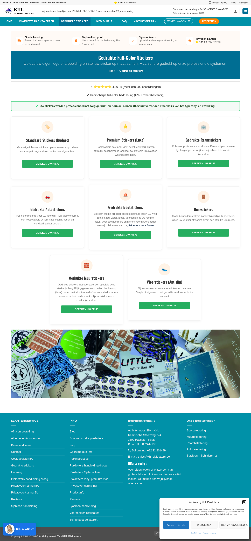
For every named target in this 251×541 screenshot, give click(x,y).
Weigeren (204, 524)
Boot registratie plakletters (86, 438)
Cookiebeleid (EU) (22, 458)
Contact (243, 2)
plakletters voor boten (141, 225)
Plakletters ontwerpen (36, 21)
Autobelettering (196, 449)
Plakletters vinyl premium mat (89, 479)
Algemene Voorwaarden (26, 438)
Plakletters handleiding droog (29, 479)
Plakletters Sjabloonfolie (85, 472)
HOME (8, 21)
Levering (16, 472)
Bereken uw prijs (47, 163)
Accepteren (176, 524)
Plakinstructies (79, 458)
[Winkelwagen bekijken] (245, 11)
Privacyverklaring (209, 533)
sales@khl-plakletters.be (154, 456)
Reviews (16, 499)
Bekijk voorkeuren (233, 524)
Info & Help (103, 21)
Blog (72, 431)
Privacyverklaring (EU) (25, 485)
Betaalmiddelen (21, 445)
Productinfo (77, 492)
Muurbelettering (196, 436)
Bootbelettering (196, 430)
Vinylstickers (144, 21)
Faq (233, 2)
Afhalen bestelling (22, 431)
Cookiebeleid (196, 533)
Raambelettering (197, 443)
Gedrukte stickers (75, 21)
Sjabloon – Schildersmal (202, 455)
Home (111, 70)
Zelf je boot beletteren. (84, 519)
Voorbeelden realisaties (84, 513)
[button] (244, 502)
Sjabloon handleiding (24, 506)
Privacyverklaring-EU (24, 492)
